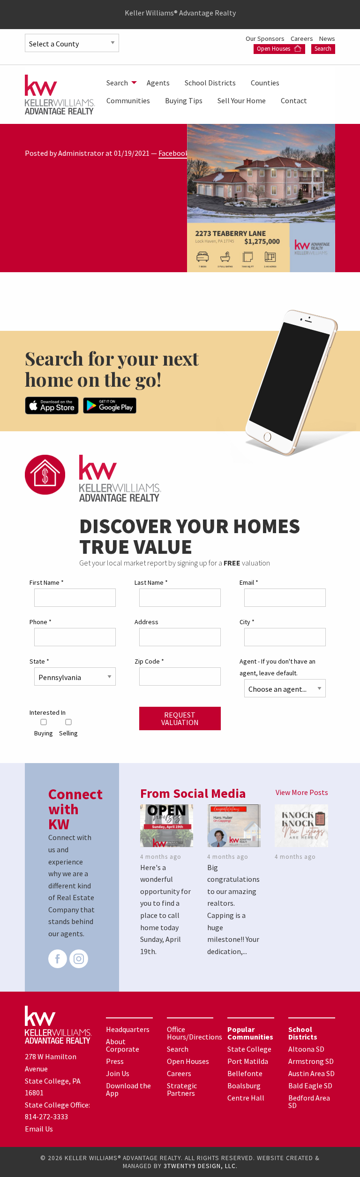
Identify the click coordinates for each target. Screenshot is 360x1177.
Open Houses (274, 49)
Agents (158, 82)
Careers (303, 38)
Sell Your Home (242, 100)
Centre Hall (245, 1097)
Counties (265, 82)
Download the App (128, 1089)
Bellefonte (244, 1073)
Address (146, 622)
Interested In (48, 712)
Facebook (173, 153)
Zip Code (149, 661)
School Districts (210, 82)
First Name (47, 582)
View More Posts (302, 792)
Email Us (39, 1128)
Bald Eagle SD (310, 1085)
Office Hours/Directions (194, 1032)
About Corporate (122, 1045)
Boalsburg (244, 1085)
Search (323, 49)
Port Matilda (247, 1061)
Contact (294, 100)
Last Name (151, 582)
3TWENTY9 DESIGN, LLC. (201, 1166)
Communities (128, 100)
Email (249, 582)
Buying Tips (183, 100)
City (247, 622)
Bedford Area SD (309, 1101)
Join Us (117, 1073)
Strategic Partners (182, 1089)
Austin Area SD (311, 1073)
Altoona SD (306, 1049)
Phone (41, 622)
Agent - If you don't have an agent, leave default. (277, 667)
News (327, 38)
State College (249, 1049)
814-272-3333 (46, 1116)
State (39, 661)
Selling (68, 733)
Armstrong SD (311, 1061)
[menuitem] (119, 83)
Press (115, 1061)
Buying (43, 733)
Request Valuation (180, 718)
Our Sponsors (266, 38)
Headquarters (128, 1029)
